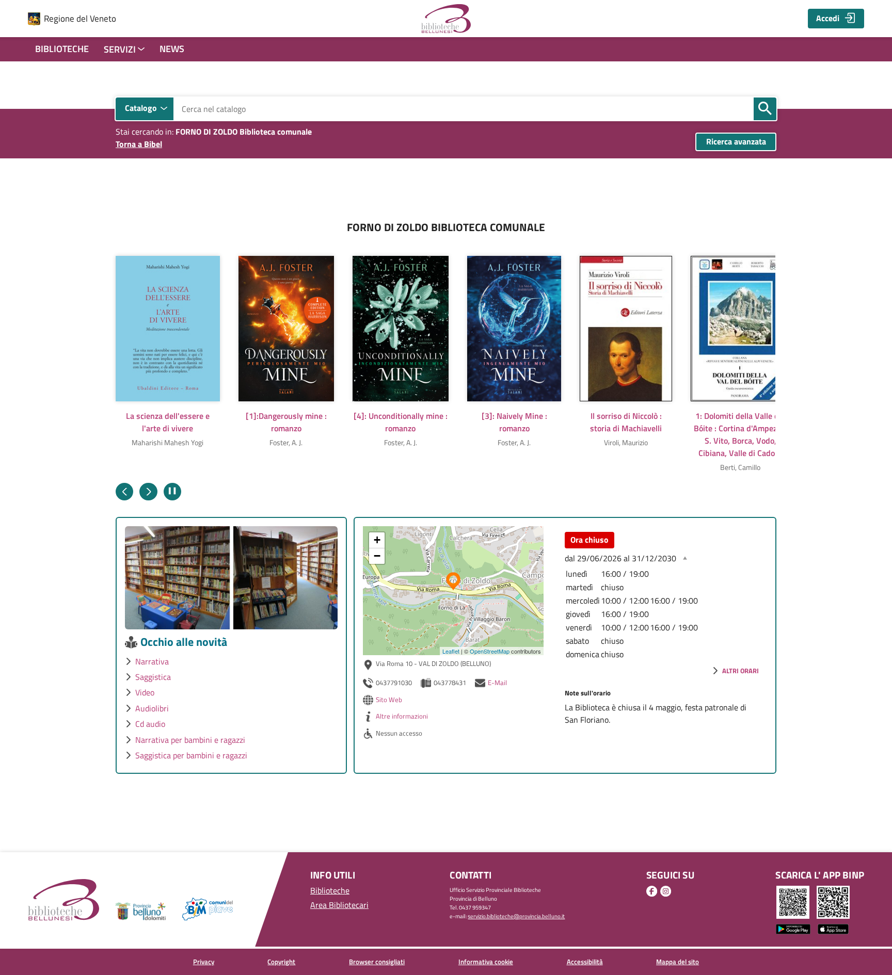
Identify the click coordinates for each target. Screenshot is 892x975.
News (172, 49)
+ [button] (377, 539)
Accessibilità (585, 961)
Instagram (665, 891)
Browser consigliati (377, 961)
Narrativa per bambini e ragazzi (190, 740)
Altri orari (740, 670)
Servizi (120, 49)
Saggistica (153, 677)
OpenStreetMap (489, 651)
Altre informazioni (402, 716)
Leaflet (450, 651)
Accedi (827, 18)
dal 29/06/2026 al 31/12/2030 (620, 558)
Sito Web (389, 699)
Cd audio (150, 724)
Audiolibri (152, 708)
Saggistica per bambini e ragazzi (191, 755)
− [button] (377, 555)
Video (144, 692)
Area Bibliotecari (339, 905)
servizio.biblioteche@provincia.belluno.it (516, 916)
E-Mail (497, 682)
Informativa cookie (485, 961)
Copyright (281, 961)
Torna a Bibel (139, 144)
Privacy (203, 961)
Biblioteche (62, 49)
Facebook (651, 891)
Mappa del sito (677, 961)
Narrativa (152, 661)
